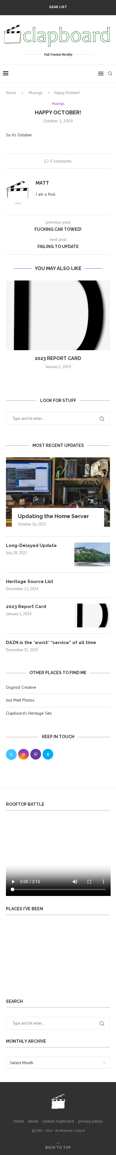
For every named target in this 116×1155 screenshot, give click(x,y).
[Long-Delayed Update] (92, 554)
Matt (42, 183)
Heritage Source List (29, 581)
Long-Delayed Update (31, 545)
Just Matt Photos (20, 700)
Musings (36, 92)
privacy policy (90, 1121)
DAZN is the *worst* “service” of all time (51, 642)
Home (11, 92)
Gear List (58, 7)
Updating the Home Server (53, 516)
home (19, 1121)
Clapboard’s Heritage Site (29, 713)
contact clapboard (58, 1121)
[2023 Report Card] (58, 315)
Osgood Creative (21, 687)
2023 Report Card (58, 358)
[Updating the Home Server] (58, 492)
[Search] (110, 73)
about (33, 1121)
